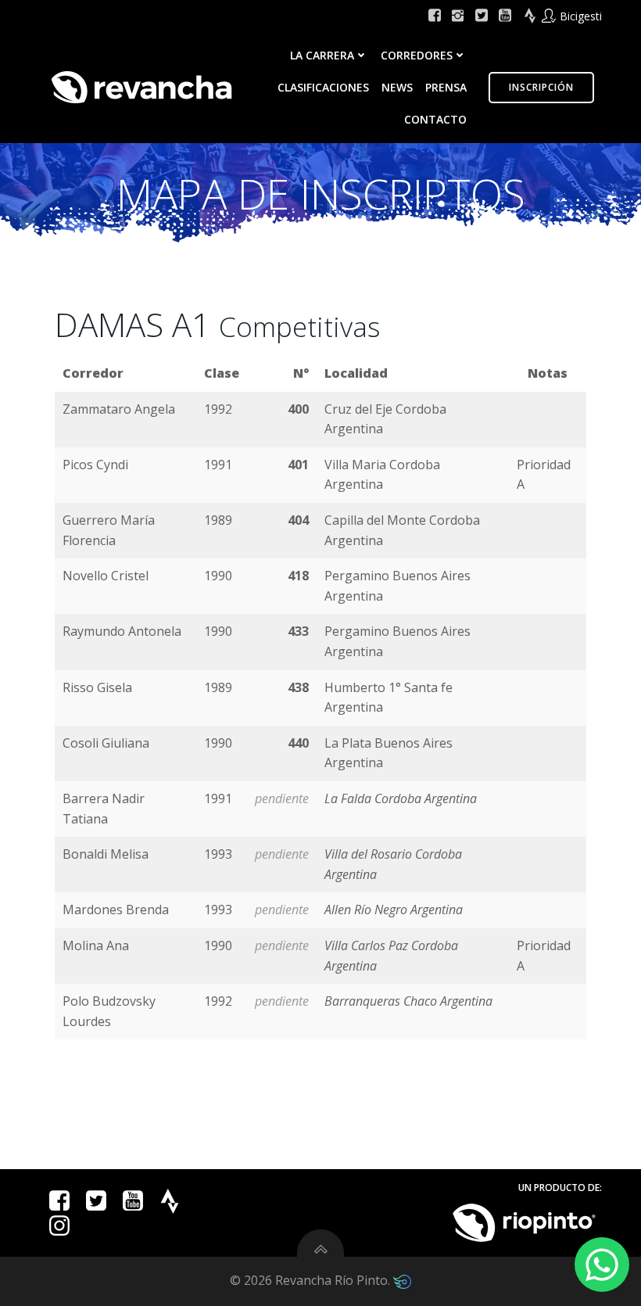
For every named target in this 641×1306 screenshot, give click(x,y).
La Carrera (322, 55)
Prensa (446, 87)
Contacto (435, 119)
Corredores (417, 55)
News (397, 87)
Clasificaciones (323, 87)
